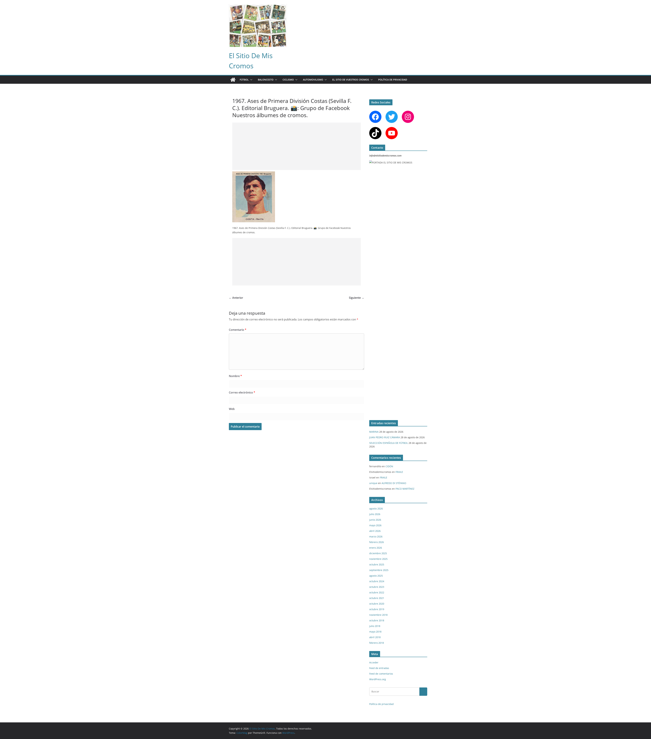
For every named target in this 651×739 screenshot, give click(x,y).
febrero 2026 (376, 542)
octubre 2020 (376, 603)
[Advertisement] (296, 146)
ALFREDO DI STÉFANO (394, 483)
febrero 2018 (376, 642)
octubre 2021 (376, 598)
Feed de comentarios (381, 673)
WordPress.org (377, 679)
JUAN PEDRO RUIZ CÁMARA (384, 437)
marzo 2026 (375, 536)
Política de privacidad (392, 79)
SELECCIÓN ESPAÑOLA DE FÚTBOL (388, 443)
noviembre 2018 (378, 614)
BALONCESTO (265, 79)
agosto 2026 (376, 508)
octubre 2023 (376, 586)
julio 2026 (374, 514)
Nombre (235, 376)
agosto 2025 (376, 575)
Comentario (237, 330)
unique (373, 483)
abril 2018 (375, 637)
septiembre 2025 (378, 570)
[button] (250, 79)
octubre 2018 (376, 620)
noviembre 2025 (378, 558)
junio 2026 (375, 519)
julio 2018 (374, 626)
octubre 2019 (376, 609)
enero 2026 (375, 547)
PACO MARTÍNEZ (405, 488)
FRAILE (399, 472)
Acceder (373, 662)
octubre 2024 (376, 581)
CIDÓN (389, 466)
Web (232, 409)
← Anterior (236, 298)
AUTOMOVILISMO (313, 79)
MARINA (374, 431)
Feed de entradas (379, 668)
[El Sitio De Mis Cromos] (233, 80)
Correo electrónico (242, 392)
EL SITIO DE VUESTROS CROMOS (350, 79)
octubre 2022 (376, 592)
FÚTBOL (244, 79)
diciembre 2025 (378, 553)
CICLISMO (288, 79)
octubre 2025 (376, 564)
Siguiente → (356, 298)
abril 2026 (375, 531)
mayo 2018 (375, 631)
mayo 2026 (375, 525)
